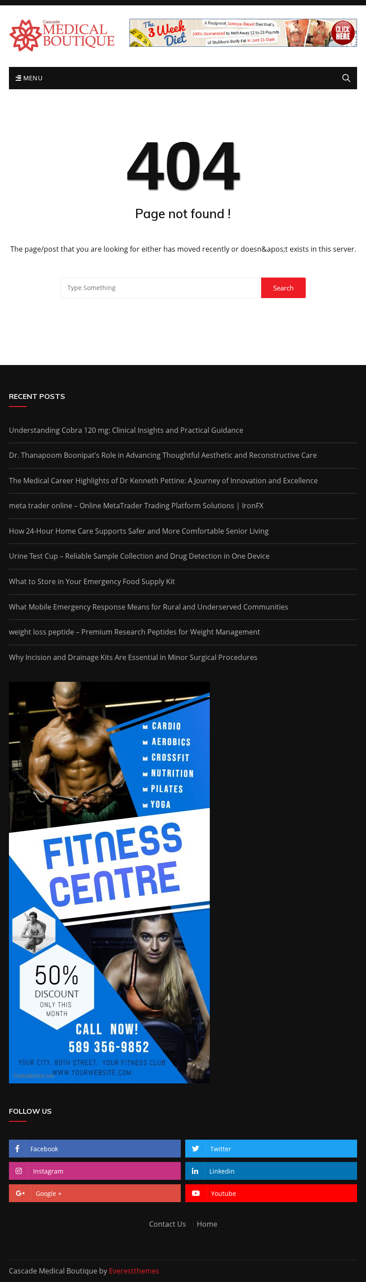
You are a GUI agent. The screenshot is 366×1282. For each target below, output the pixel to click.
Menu (31, 78)
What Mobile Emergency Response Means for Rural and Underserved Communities (148, 607)
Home (207, 1224)
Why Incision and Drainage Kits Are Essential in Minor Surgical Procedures (133, 657)
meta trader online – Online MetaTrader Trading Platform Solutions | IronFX (136, 505)
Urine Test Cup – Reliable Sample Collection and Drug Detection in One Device (139, 556)
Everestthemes (134, 1271)
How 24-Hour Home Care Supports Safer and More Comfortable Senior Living (139, 531)
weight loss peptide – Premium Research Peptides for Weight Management (134, 632)
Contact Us (167, 1224)
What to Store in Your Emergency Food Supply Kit (92, 581)
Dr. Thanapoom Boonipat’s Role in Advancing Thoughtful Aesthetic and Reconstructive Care (163, 455)
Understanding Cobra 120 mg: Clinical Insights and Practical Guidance (126, 430)
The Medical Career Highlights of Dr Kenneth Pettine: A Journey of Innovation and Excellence (163, 480)
